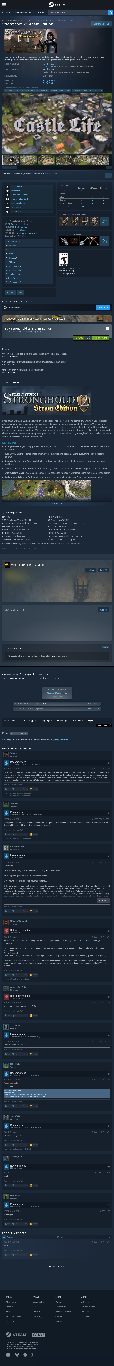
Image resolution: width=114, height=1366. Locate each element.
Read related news (13, 274)
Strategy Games (19, 20)
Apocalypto (15, 1195)
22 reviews (14, 924)
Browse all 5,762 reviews (57, 1266)
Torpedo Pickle (17, 846)
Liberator (14, 803)
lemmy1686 (15, 1116)
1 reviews (13, 1198)
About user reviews (34, 678)
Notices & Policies (63, 1312)
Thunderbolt (13, 372)
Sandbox (54, 90)
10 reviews (14, 756)
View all (105, 647)
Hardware (37, 1312)
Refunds (58, 1321)
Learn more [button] (103, 307)
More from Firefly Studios (29, 564)
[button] (6, 12)
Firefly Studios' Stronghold (26, 233)
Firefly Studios (49, 80)
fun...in (49, 871)
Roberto (13, 753)
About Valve (38, 1302)
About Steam (11, 1302)
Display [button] (90, 720)
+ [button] (101, 90)
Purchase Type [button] (27, 720)
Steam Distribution (14, 1316)
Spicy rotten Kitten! (19, 987)
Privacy (58, 1302)
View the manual (13, 266)
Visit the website (13, 241)
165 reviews (14, 849)
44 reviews (14, 1119)
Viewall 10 (104, 241)
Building (62, 90)
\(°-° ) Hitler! (15, 1025)
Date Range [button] (61, 720)
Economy (87, 90)
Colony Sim (44, 90)
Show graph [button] (102, 725)
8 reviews (13, 1067)
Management (77, 90)
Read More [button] (103, 900)
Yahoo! (11, 364)
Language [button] (45, 720)
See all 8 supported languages (71, 207)
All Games (6, 20)
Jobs (35, 1307)
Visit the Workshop (14, 278)
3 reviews (13, 1028)
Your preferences (52, 678)
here (53, 656)
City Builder (9, 90)
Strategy (24, 224)
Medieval (34, 90)
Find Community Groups (16, 282)
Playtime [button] (77, 720)
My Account (86, 1316)
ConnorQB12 (16, 1157)
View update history (14, 270)
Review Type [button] (9, 720)
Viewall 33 (104, 221)
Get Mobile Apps (88, 1307)
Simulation (15, 224)
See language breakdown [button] (13, 678)
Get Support (86, 1312)
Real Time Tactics (22, 90)
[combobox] (78, 12)
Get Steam (85, 1302)
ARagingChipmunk (18, 921)
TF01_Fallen (15, 1064)
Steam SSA (11, 1307)
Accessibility (60, 1307)
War (68, 90)
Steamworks (11, 1312)
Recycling (37, 1316)
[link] (82, 338)
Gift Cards (10, 1321)
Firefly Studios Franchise (38, 20)
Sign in (5, 174)
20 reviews (14, 990)
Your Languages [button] (17, 733)
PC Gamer (14, 356)
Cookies (58, 1316)
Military (96, 90)
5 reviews (13, 806)
